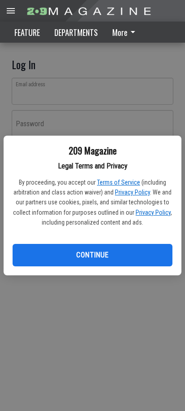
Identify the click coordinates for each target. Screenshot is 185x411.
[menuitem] (126, 32)
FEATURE (27, 32)
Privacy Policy (132, 192)
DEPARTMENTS (76, 32)
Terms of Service (118, 182)
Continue (92, 255)
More (120, 32)
